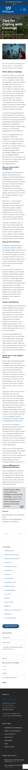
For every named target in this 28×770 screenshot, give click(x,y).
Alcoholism (8, 570)
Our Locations (10, 734)
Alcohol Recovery (10, 566)
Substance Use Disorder (12, 610)
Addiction (7, 550)
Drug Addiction (9, 582)
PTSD (6, 598)
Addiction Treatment (11, 558)
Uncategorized (9, 618)
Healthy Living (9, 586)
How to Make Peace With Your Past (15, 765)
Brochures (8, 740)
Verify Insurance (11, 626)
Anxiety (7, 574)
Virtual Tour (9, 747)
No (5, 669)
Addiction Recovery (10, 554)
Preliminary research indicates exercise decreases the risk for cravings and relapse (12, 248)
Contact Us (9, 737)
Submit (4, 682)
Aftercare (7, 562)
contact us (15, 497)
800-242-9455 (17, 715)
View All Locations (7, 709)
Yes (5, 666)
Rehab (6, 606)
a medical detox (15, 122)
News (6, 594)
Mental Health (9, 590)
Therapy (7, 614)
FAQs (6, 743)
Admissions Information (13, 728)
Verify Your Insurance (13, 731)
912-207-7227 (18, 499)
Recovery (7, 602)
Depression (8, 578)
